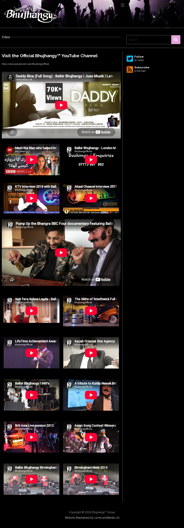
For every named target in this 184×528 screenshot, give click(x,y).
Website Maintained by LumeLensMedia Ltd (92, 517)
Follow (139, 56)
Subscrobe (141, 67)
